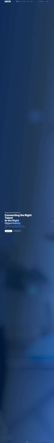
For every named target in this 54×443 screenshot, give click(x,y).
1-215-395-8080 (41, 1)
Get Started (46, 1)
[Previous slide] (2, 221)
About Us (20, 1)
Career (27, 1)
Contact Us (31, 1)
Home (17, 1)
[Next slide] (52, 221)
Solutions (24, 1)
